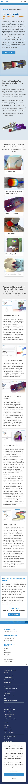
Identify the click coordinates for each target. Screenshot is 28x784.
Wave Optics (7, 652)
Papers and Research (9, 695)
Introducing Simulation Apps (10, 700)
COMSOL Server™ (9, 640)
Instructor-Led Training (9, 709)
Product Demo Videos (9, 691)
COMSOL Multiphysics (10, 631)
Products (6, 672)
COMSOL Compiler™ (9, 638)
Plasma (6, 657)
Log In (14, 4)
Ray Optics (7, 654)
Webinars (6, 725)
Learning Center (8, 707)
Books (5, 698)
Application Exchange (9, 714)
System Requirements (9, 679)
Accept (14, 774)
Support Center (7, 739)
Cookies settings (14, 771)
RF (5, 650)
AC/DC (6, 648)
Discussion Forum (8, 711)
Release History (8, 682)
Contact (20, 4)
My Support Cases (8, 741)
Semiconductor (8, 661)
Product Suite (5, 9)
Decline (14, 778)
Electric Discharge (9, 659)
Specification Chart (8, 675)
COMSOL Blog (7, 716)
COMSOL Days (7, 727)
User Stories (7, 693)
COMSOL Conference (9, 732)
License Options (8, 677)
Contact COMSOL (8, 52)
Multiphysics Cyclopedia (10, 719)
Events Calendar (8, 730)
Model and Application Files (10, 688)
